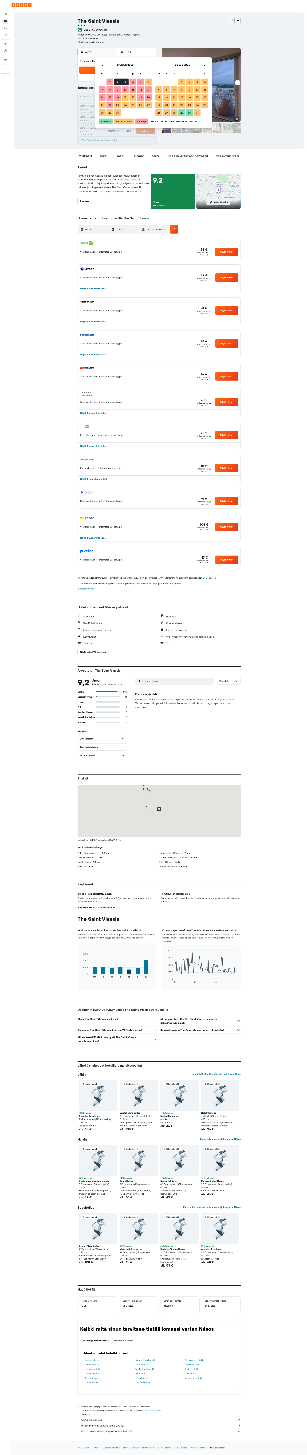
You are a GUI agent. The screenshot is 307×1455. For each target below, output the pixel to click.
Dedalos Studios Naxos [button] (172, 1249)
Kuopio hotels (91, 1382)
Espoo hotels (141, 1378)
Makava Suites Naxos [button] (212, 1181)
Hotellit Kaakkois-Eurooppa (175, 1448)
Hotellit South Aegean (150, 1448)
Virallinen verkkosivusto (91, 42)
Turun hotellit (141, 1364)
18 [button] (133, 97)
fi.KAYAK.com (83, 1448)
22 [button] (109, 105)
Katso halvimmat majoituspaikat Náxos (220, 1139)
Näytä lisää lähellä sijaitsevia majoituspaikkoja (216, 1074)
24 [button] (125, 105)
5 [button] (140, 81)
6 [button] (148, 81)
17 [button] (125, 97)
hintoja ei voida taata (152, 1410)
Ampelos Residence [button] (89, 1116)
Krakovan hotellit (93, 1373)
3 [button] (125, 81)
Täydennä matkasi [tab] (123, 1340)
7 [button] (102, 89)
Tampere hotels (92, 1378)
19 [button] (140, 97)
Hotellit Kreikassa (129, 1448)
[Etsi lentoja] (5, 15)
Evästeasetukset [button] (86, 588)
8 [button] (110, 89)
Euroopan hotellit (110, 1448)
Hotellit (96, 1448)
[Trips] (5, 60)
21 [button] (102, 105)
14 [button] (102, 97)
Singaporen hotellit (194, 1360)
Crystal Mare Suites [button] (130, 1112)
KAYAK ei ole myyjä (91, 1419)
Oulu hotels (190, 1373)
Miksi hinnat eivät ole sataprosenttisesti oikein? (106, 1431)
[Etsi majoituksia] (5, 21)
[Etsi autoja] (5, 28)
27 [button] (148, 105)
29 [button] (109, 112)
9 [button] (117, 89)
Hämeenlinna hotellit (145, 1360)
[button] (5, 4)
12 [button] (140, 89)
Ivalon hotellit (141, 1373)
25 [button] (132, 105)
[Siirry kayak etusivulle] (21, 5)
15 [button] (110, 97)
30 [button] (117, 112)
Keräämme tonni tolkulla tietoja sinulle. (102, 1425)
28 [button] (102, 112)
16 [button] (117, 97)
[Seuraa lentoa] (5, 51)
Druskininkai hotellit (144, 1369)
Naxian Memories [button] (169, 1116)
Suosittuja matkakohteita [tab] (96, 1340)
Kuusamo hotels (142, 1382)
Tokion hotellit (192, 1369)
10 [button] (125, 89)
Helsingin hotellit (93, 1360)
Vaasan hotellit (192, 1364)
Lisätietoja (210, 577)
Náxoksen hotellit (198, 1448)
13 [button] (148, 89)
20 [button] (148, 97)
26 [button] (140, 105)
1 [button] (109, 81)
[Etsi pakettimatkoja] (5, 35)
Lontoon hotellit (92, 1369)
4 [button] (133, 81)
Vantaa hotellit (92, 1364)
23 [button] (117, 105)
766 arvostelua (99, 29)
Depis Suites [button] (126, 1181)
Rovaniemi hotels (193, 1378)
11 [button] (133, 89)
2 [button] (117, 81)
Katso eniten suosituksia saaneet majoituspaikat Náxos (212, 1207)
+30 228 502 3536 (88, 38)
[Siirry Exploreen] (5, 44)
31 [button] (197, 112)
